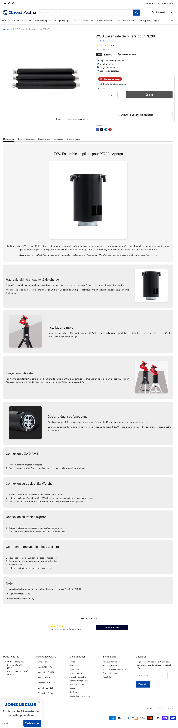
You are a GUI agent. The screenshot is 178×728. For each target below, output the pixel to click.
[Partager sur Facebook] (97, 129)
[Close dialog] (39, 702)
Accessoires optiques (84, 20)
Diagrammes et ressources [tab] (50, 139)
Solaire (121, 20)
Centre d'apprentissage (147, 20)
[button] (102, 45)
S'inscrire (143, 684)
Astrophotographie (63, 20)
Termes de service (110, 673)
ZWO (102, 41)
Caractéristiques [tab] (26, 139)
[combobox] (86, 13)
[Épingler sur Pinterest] (110, 129)
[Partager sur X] (101, 129)
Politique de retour (110, 665)
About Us (107, 677)
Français (148, 3)
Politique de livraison (112, 662)
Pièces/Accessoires (105, 20)
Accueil (6, 29)
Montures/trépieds (43, 20)
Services (130, 20)
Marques (15, 20)
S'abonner (32, 723)
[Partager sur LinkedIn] (105, 129)
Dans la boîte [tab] (73, 139)
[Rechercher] (136, 13)
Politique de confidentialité (114, 669)
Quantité (102, 89)
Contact (172, 20)
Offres (5, 20)
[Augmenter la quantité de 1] (121, 94)
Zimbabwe (165, 3)
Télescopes (26, 20)
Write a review (112, 627)
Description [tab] (8, 139)
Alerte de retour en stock (117, 105)
